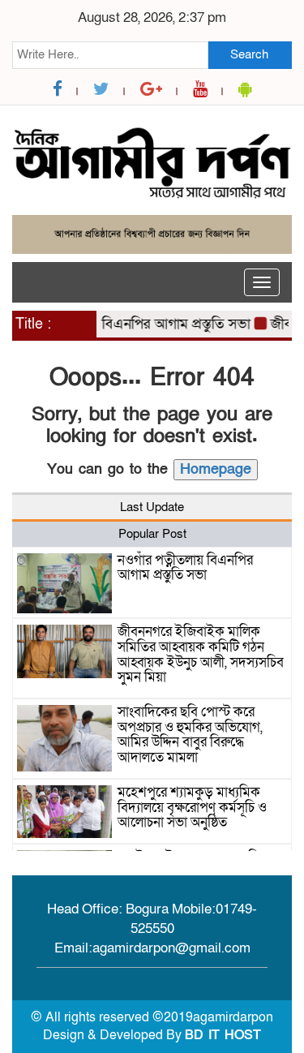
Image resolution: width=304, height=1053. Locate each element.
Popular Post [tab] (152, 534)
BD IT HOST (223, 1035)
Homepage (215, 469)
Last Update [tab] (152, 507)
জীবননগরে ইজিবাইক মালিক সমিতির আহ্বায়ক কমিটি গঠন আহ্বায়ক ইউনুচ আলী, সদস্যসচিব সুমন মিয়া (201, 654)
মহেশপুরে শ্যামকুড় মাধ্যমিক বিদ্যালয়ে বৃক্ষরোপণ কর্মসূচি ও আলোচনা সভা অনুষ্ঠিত (192, 807)
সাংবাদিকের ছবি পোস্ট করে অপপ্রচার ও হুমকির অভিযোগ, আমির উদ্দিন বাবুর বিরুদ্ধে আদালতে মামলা (190, 735)
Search (249, 54)
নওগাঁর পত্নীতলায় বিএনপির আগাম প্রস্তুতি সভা (124, 324)
